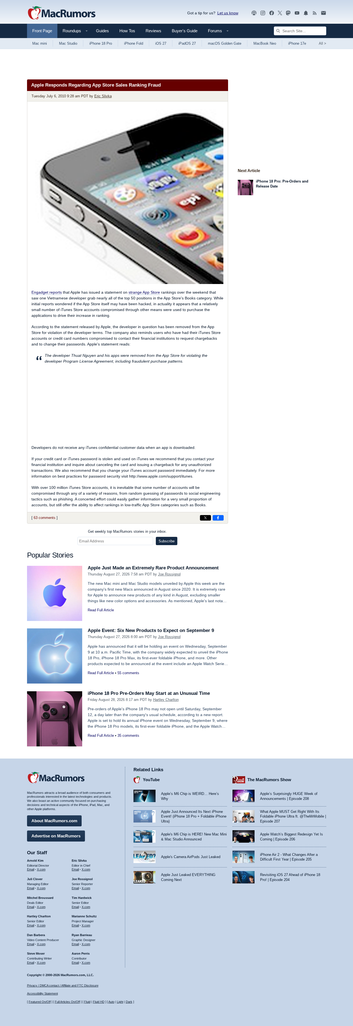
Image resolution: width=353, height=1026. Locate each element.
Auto (111, 1001)
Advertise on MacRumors (56, 836)
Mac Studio (68, 43)
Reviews (153, 30)
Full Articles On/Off (67, 1001)
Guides (102, 30)
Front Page (42, 30)
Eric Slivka (103, 96)
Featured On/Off (40, 1001)
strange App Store (144, 292)
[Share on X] (205, 518)
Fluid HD (99, 1001)
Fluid (87, 1001)
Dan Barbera (36, 935)
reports (46, 292)
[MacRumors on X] (280, 13)
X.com (41, 869)
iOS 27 (160, 43)
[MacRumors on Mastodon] (288, 13)
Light (120, 1001)
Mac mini (39, 43)
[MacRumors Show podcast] (254, 13)
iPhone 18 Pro (100, 43)
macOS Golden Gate (224, 43)
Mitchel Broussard (40, 897)
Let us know (227, 13)
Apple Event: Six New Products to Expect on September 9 (151, 630)
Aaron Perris (81, 953)
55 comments (128, 673)
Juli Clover (34, 879)
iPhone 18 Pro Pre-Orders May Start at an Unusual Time (149, 693)
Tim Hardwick (82, 897)
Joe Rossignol (169, 574)
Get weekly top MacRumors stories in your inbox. (127, 531)
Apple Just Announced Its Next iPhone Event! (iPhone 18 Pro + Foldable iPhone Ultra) (193, 816)
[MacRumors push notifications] (306, 13)
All (322, 43)
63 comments (44, 518)
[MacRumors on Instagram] (263, 13)
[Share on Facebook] (218, 518)
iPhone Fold (133, 43)
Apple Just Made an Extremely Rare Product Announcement (153, 567)
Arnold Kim (35, 860)
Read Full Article (101, 610)
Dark (129, 1001)
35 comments (128, 735)
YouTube (151, 779)
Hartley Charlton (166, 700)
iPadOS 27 (187, 43)
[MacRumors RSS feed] (314, 13)
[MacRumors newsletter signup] (323, 13)
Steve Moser (36, 953)
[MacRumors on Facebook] (271, 13)
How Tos (127, 30)
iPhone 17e (297, 43)
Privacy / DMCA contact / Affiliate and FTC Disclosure (62, 985)
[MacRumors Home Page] (61, 13)
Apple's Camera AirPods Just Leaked (190, 857)
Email (30, 869)
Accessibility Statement (42, 993)
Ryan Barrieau (82, 935)
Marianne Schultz (84, 916)
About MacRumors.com (54, 820)
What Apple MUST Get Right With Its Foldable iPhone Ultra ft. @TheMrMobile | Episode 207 (293, 816)
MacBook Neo (264, 43)
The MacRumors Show (269, 779)
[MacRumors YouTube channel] (297, 13)
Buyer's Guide (184, 30)
